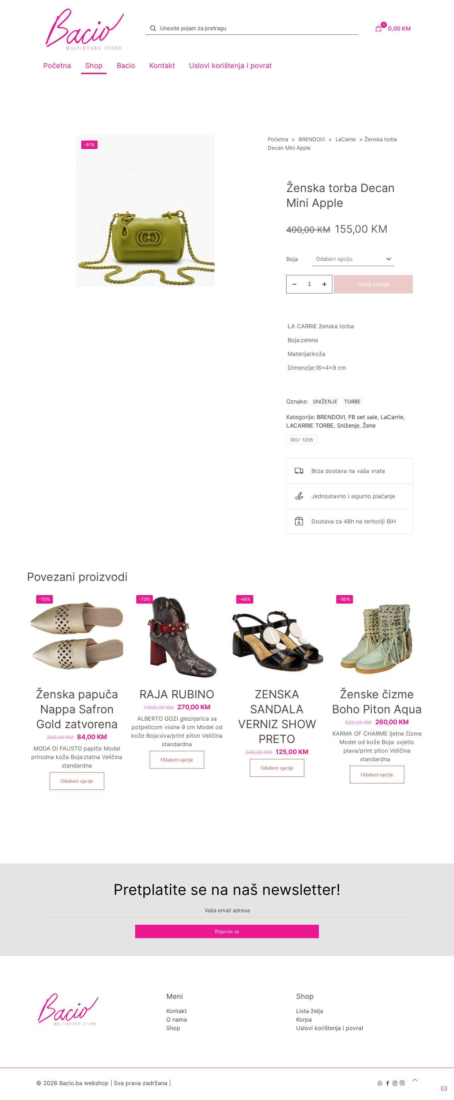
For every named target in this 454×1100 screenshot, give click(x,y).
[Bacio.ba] (84, 28)
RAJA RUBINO (176, 694)
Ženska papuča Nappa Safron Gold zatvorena (77, 709)
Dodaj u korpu (373, 284)
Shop (173, 1028)
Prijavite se (227, 931)
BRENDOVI (312, 139)
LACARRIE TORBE (310, 425)
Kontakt (176, 1010)
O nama (176, 1019)
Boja (292, 259)
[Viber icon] (402, 1083)
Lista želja (309, 1010)
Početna (278, 139)
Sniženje (348, 425)
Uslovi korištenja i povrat (330, 1028)
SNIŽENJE (325, 401)
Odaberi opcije (77, 781)
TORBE (352, 401)
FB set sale (362, 416)
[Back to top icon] (415, 1080)
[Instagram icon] (395, 1083)
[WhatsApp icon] (380, 1083)
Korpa (304, 1019)
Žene (369, 425)
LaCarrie (346, 139)
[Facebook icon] (387, 1083)
